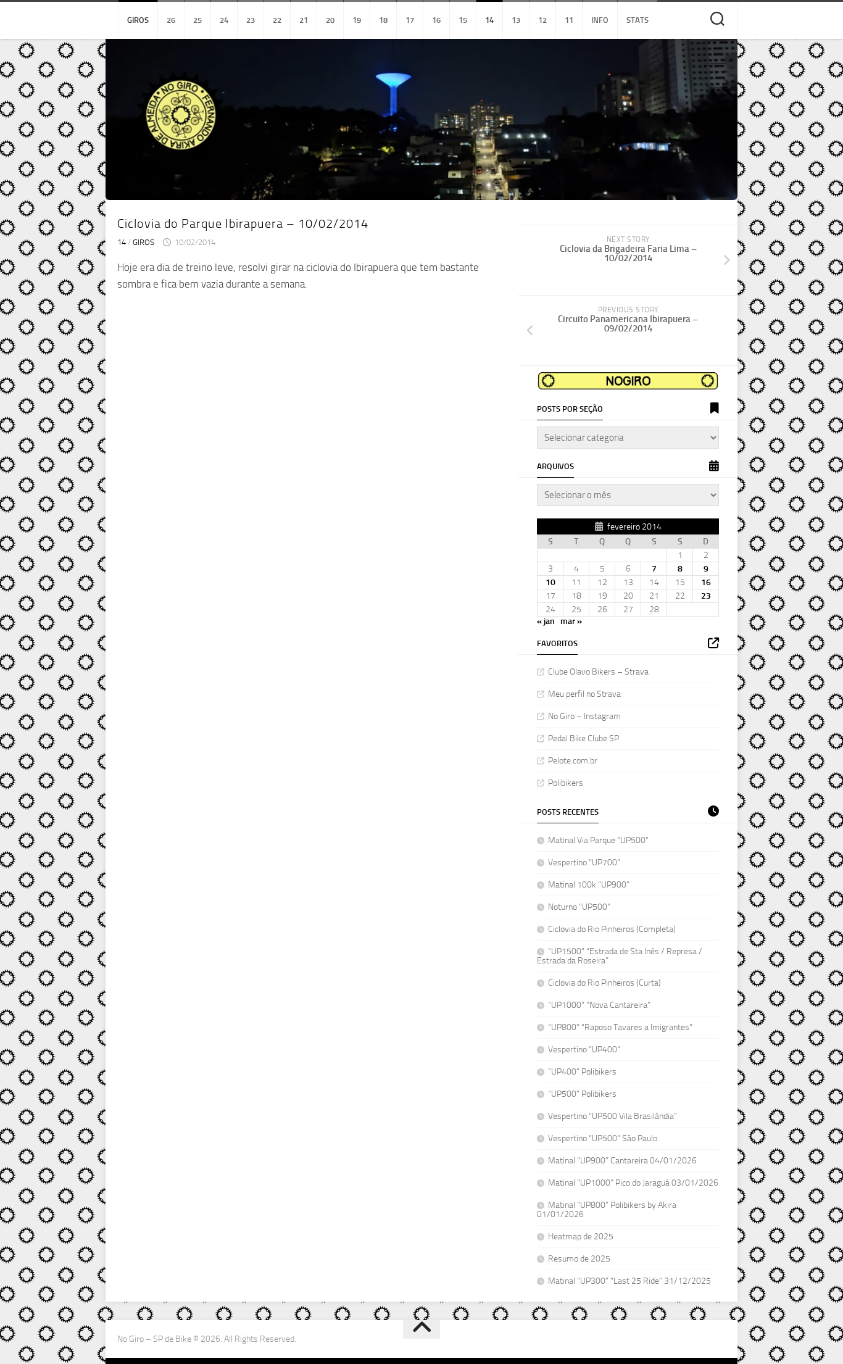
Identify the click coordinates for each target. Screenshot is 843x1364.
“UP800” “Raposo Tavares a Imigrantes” (621, 1027)
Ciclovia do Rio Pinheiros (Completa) (612, 929)
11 (569, 20)
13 (516, 20)
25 (197, 20)
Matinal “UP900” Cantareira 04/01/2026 (622, 1160)
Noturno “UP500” (579, 907)
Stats (637, 20)
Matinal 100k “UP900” (588, 885)
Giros (138, 20)
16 (436, 20)
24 (224, 20)
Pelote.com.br (572, 760)
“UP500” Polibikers (582, 1094)
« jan (546, 621)
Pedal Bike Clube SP (583, 738)
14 (489, 20)
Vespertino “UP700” (584, 862)
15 (463, 20)
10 (550, 582)
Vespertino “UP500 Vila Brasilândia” (612, 1116)
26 (171, 20)
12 (542, 20)
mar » (571, 621)
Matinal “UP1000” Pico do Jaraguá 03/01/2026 (633, 1183)
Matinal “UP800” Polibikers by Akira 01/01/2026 (606, 1210)
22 (277, 20)
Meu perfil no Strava (584, 694)
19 (356, 20)
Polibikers (565, 783)
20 (330, 20)
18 (383, 20)
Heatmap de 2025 (580, 1236)
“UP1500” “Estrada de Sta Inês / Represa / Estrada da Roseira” (619, 956)
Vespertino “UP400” (584, 1049)
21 (303, 20)
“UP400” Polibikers (582, 1072)
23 (250, 20)
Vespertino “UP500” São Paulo (602, 1138)
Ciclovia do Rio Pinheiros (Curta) (604, 983)
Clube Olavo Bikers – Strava (598, 672)
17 (409, 20)
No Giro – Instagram (584, 716)
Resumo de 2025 (579, 1259)
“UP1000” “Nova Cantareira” (600, 1005)
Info (599, 20)
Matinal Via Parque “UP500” (598, 840)
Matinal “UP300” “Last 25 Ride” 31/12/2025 (629, 1281)
